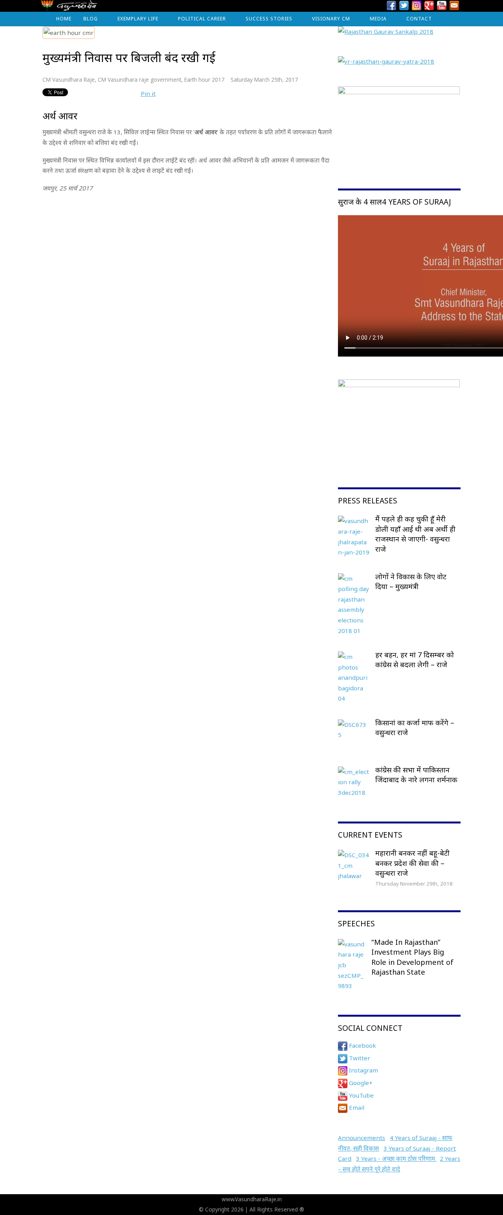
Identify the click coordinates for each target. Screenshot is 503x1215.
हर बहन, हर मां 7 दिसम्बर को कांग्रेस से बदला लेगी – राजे (414, 660)
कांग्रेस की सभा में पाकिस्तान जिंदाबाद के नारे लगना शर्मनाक (416, 775)
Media (378, 18)
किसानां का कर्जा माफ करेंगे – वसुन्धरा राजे (414, 727)
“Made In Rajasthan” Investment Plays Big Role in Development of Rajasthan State (412, 957)
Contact (419, 18)
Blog (90, 18)
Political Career (202, 18)
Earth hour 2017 (204, 79)
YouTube (360, 1095)
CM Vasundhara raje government (139, 79)
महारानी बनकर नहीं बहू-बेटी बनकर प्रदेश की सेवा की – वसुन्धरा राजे (412, 863)
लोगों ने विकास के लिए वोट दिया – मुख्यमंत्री (410, 581)
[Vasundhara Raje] (69, 7)
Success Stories (269, 18)
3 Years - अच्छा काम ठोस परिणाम (396, 1158)
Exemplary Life (137, 18)
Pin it (148, 93)
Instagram (362, 1070)
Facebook (361, 1045)
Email (355, 1107)
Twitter (358, 1058)
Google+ (360, 1083)
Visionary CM (331, 18)
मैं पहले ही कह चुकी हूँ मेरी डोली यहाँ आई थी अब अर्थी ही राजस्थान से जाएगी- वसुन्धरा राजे (415, 534)
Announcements (361, 1138)
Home (64, 18)
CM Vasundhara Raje (68, 79)
